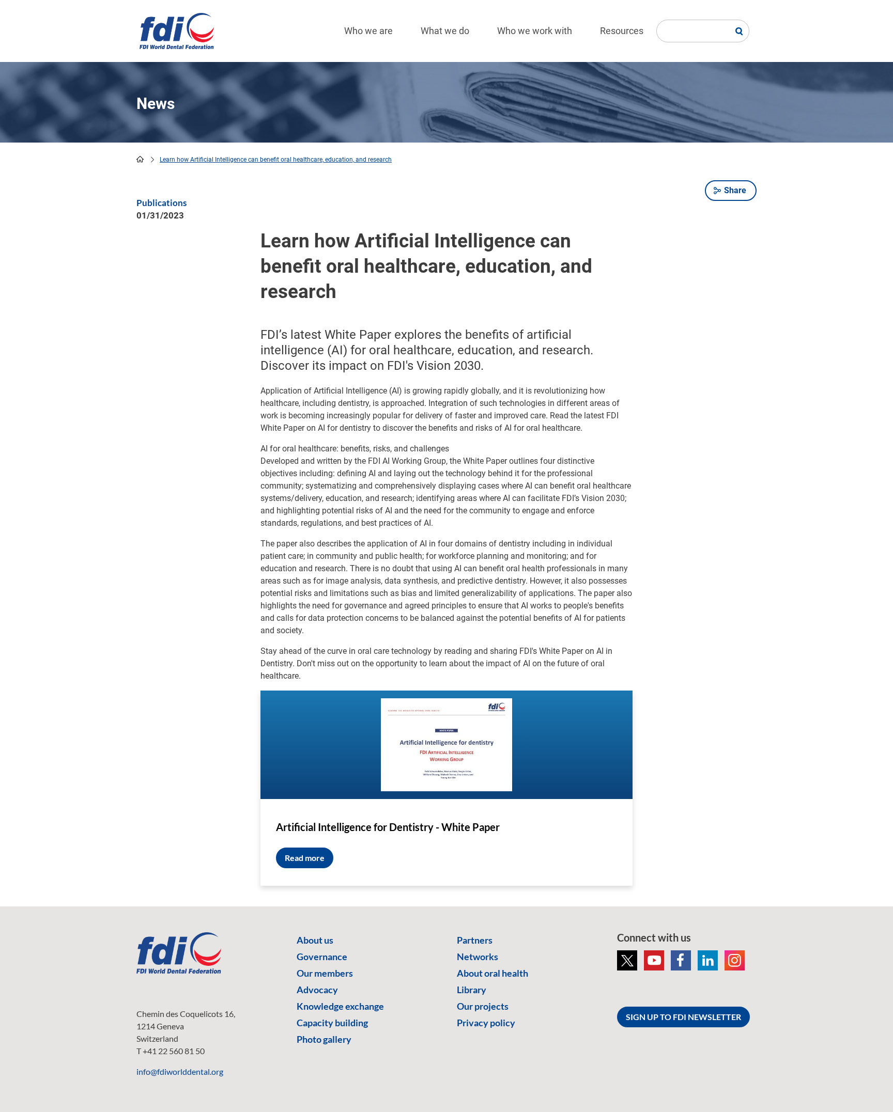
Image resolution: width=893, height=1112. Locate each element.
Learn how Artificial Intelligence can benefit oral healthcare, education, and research (276, 159)
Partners (474, 940)
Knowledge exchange (340, 1006)
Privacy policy (486, 1022)
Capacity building (332, 1022)
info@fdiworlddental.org (179, 1071)
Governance (322, 956)
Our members (325, 973)
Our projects (483, 1006)
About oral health (492, 973)
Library (471, 989)
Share (735, 190)
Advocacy (317, 989)
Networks (477, 956)
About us (315, 940)
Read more (305, 858)
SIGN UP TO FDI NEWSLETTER (683, 1017)
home (140, 159)
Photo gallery (324, 1039)
